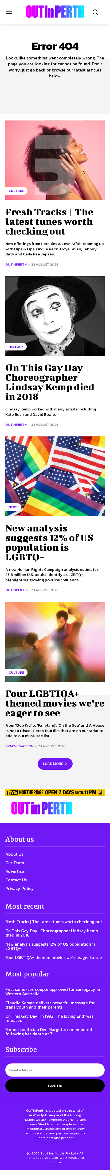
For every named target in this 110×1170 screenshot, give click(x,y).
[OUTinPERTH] (55, 11)
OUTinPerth (16, 264)
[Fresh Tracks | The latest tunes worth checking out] (55, 160)
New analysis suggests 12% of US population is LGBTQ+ (49, 542)
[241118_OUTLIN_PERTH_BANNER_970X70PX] (55, 792)
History (16, 346)
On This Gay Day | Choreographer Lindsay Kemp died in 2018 (49, 382)
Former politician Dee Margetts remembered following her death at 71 (48, 1031)
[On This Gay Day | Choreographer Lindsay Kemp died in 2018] (55, 316)
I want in (55, 1085)
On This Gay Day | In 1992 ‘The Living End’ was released (49, 1018)
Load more (53, 764)
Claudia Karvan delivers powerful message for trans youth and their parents (50, 1004)
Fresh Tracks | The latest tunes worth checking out (49, 221)
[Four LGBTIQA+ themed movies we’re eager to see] (55, 642)
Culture (16, 190)
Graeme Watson (19, 746)
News (13, 507)
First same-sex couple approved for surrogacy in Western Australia (52, 991)
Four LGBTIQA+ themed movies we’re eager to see (54, 703)
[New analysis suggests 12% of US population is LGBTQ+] (55, 476)
